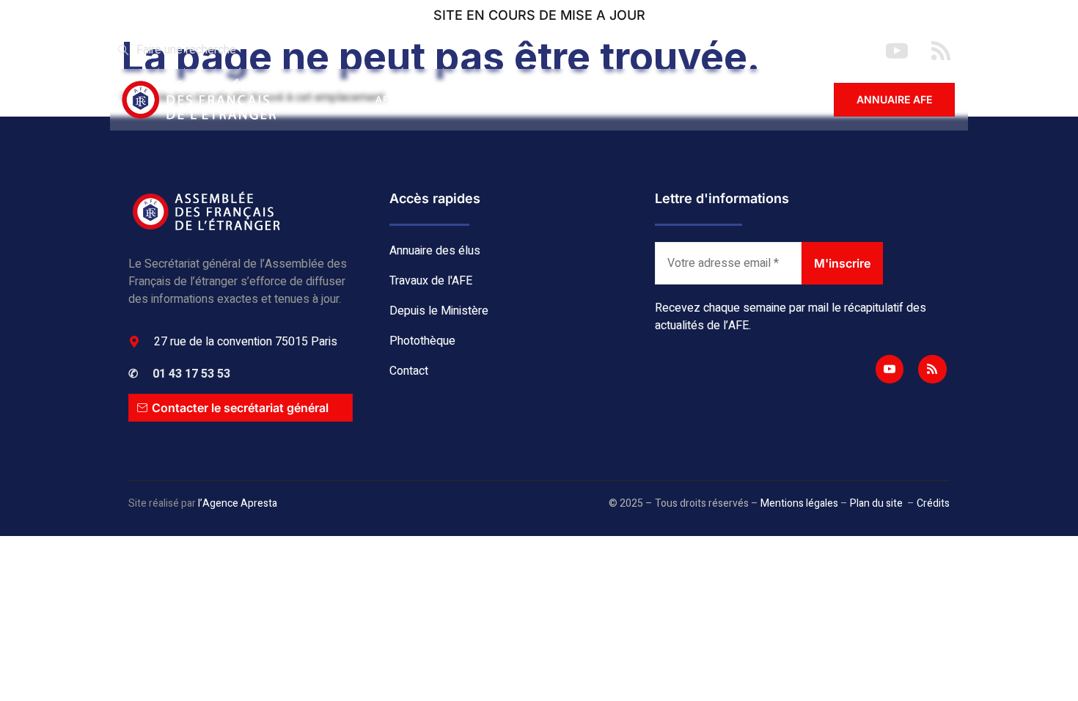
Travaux (518, 99)
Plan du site (876, 503)
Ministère (606, 99)
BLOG (683, 99)
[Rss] (932, 369)
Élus (443, 99)
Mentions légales (799, 503)
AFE (385, 99)
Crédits (933, 503)
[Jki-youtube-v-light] (889, 369)
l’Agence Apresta (237, 503)
